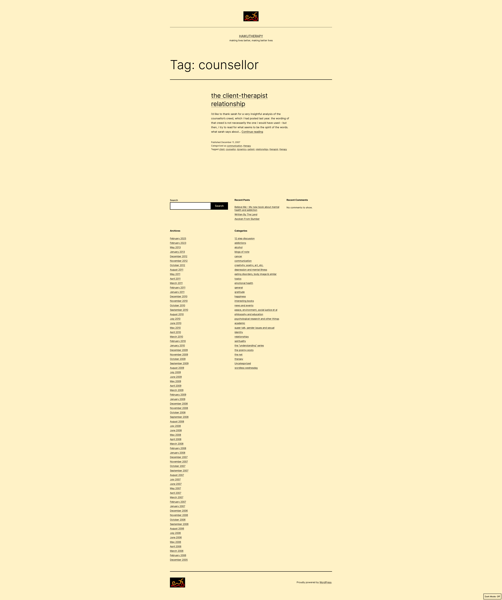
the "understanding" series (249, 345)
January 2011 (177, 292)
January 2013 (177, 251)
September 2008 (179, 417)
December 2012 (178, 256)
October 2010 (177, 305)
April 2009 (175, 385)
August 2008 (177, 421)
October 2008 (178, 412)
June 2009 (176, 376)
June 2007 (176, 484)
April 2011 (175, 278)
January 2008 (177, 452)
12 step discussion (245, 238)
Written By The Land (246, 214)
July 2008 (175, 426)
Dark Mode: (490, 596)
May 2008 (175, 434)
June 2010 (175, 323)
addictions (240, 243)
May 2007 (175, 488)
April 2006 (175, 546)
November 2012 (179, 260)
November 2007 (179, 461)
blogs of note (242, 251)
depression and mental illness (251, 269)
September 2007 (179, 470)
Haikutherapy (251, 36)
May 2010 (175, 327)
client (222, 149)
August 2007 (177, 475)
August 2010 (177, 314)
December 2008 (179, 403)
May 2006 (175, 542)
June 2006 (176, 537)
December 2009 (179, 350)
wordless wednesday (246, 367)
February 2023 (178, 243)
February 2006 (178, 555)
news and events (244, 305)
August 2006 (177, 528)
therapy (247, 145)
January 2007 (177, 506)
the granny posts (244, 350)
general (239, 287)
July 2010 (175, 318)
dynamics (241, 149)
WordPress (325, 582)
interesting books (244, 300)
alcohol (239, 247)
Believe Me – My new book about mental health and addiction (257, 208)
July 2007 (175, 479)
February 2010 (178, 341)
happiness (240, 296)
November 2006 (179, 515)
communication (234, 145)
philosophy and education (249, 314)
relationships (262, 149)
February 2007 (178, 501)
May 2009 (175, 381)
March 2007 (176, 497)
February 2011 (177, 287)
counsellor (231, 149)
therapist (273, 149)
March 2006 (176, 550)
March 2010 (176, 336)
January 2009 (177, 399)
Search (174, 200)
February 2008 (178, 448)
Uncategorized (243, 363)
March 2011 (176, 283)
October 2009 (178, 359)
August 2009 (177, 367)
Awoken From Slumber (247, 218)
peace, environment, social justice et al (256, 309)
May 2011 (175, 274)
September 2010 (179, 309)
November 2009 (179, 354)
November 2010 (179, 300)
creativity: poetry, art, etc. (249, 265)
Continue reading (252, 131)
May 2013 (175, 247)
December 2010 (178, 296)
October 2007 (177, 466)
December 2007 (179, 457)
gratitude (240, 292)
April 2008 (175, 439)
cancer (238, 256)
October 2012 (177, 265)
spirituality (240, 341)
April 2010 (175, 332)
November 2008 (179, 408)
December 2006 (179, 510)
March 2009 (176, 390)
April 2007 (175, 493)
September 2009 (179, 363)
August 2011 (176, 269)
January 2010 (177, 345)
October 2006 (178, 519)
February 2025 (178, 238)
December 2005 (179, 559)
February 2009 (178, 394)
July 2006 (175, 533)
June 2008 (176, 430)
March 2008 (176, 443)
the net (239, 354)
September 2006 (179, 524)
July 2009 (175, 372)
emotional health (244, 283)
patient (251, 149)
